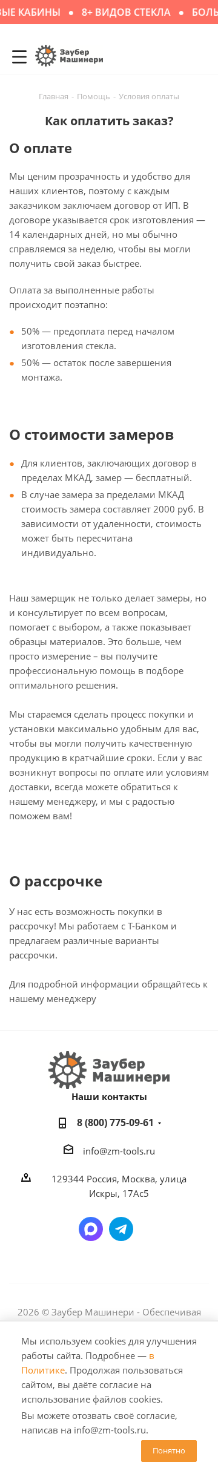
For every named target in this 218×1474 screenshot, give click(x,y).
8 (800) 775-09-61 (115, 1122)
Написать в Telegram (121, 1229)
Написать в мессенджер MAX (91, 1229)
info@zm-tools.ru (119, 1151)
